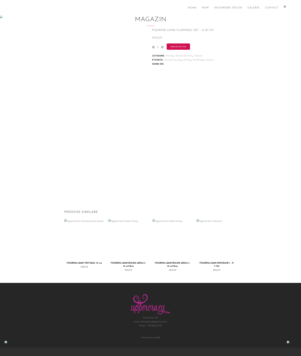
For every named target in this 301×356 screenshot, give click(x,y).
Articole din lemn (183, 55)
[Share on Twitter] (169, 63)
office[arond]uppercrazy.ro (153, 321)
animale (187, 59)
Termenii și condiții (150, 337)
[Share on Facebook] (166, 63)
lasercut (210, 59)
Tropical (198, 55)
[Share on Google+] (172, 63)
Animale (170, 55)
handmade (198, 59)
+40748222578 (154, 325)
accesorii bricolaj (172, 59)
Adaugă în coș (178, 47)
